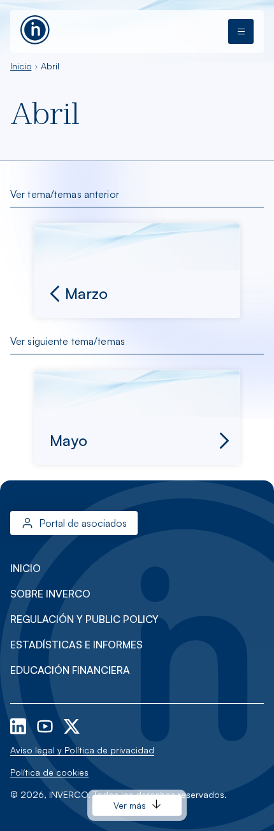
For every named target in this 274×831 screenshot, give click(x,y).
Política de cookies (49, 772)
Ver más (130, 805)
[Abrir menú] (241, 32)
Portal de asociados (83, 523)
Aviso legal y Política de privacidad (82, 749)
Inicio (20, 65)
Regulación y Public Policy (84, 619)
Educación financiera (70, 670)
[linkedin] (19, 725)
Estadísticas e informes (76, 644)
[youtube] (46, 725)
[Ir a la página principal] (35, 28)
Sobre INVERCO (50, 593)
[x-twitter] (72, 725)
